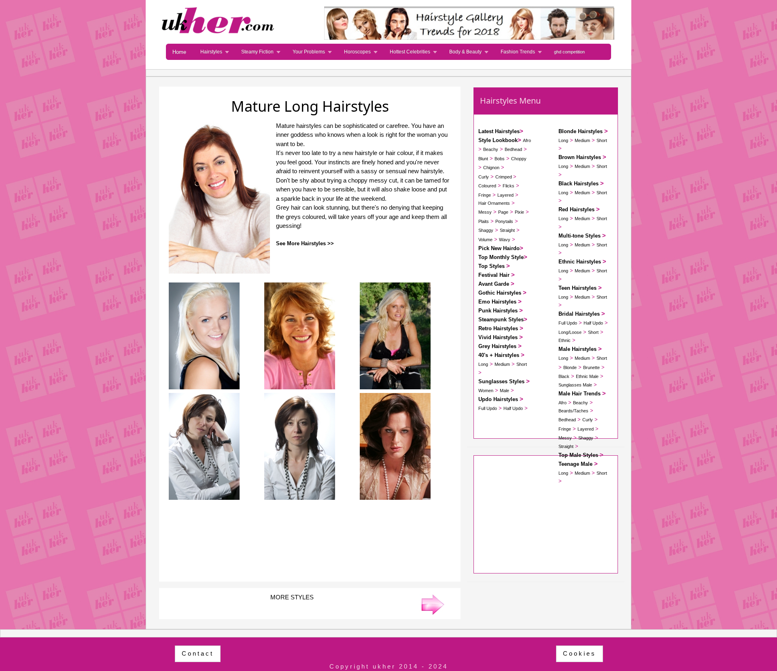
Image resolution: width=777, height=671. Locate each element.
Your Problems (309, 52)
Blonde (570, 367)
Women (485, 390)
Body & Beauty (465, 52)
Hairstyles (211, 52)
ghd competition (569, 51)
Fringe (484, 195)
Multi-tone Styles (579, 236)
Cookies (579, 653)
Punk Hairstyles (498, 311)
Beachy (490, 149)
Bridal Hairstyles (579, 314)
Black (563, 376)
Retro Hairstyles (498, 328)
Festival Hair (494, 275)
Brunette (591, 367)
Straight (507, 230)
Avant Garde (493, 284)
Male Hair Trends (579, 394)
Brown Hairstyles (579, 157)
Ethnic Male (587, 376)
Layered (505, 195)
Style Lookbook (498, 140)
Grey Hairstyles (497, 346)
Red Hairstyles (576, 209)
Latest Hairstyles (499, 131)
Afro (527, 140)
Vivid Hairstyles (498, 337)
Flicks (508, 185)
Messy (485, 212)
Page (503, 212)
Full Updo (487, 408)
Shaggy (485, 230)
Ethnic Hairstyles (579, 262)
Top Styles (491, 266)
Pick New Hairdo (499, 248)
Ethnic (564, 340)
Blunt (483, 158)
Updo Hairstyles (498, 399)
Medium (502, 364)
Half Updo (513, 408)
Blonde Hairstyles (580, 131)
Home (179, 52)
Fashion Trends (518, 52)
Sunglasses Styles (501, 381)
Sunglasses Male (575, 384)
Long (483, 364)
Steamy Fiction (257, 52)
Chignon (491, 167)
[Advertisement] (310, 536)
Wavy (504, 239)
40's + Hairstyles (498, 355)
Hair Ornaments (494, 203)
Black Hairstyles (578, 183)
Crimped (504, 176)
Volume (485, 239)
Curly (483, 176)
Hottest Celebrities (410, 52)
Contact (198, 653)
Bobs (500, 158)
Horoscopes (357, 52)
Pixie (519, 212)
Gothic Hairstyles (499, 293)
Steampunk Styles (501, 319)
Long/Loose (570, 332)
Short (521, 364)
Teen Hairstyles (577, 288)
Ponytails (504, 221)
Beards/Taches (573, 410)
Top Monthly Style (501, 257)
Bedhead (513, 149)
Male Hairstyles (577, 349)
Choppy (518, 158)
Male (504, 390)
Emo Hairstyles (497, 302)
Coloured (487, 185)
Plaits (483, 221)
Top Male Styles (578, 455)
